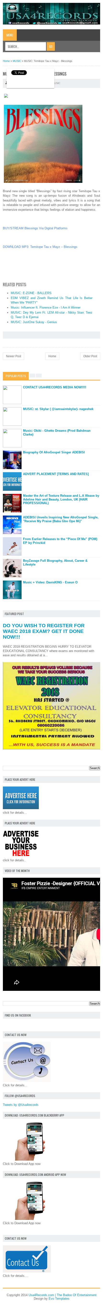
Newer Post (13, 356)
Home (52, 356)
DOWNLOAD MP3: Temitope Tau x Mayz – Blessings (40, 247)
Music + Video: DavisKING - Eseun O (50, 582)
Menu (9, 35)
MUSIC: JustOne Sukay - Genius (34, 322)
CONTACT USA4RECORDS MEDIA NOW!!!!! (54, 387)
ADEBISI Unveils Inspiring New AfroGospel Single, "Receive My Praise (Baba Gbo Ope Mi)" (60, 519)
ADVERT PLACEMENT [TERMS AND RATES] (56, 474)
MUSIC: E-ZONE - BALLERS (31, 293)
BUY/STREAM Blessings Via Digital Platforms (35, 228)
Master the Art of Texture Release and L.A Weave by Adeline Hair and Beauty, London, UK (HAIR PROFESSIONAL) (61, 499)
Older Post (90, 356)
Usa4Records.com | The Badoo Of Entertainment (63, 1295)
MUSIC (56, 83)
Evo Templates (59, 1298)
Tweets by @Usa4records (21, 1105)
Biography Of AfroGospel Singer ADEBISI (54, 452)
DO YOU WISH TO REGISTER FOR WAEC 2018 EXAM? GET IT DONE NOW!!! (44, 631)
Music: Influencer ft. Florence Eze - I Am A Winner (45, 307)
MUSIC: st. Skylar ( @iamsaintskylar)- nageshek (58, 409)
